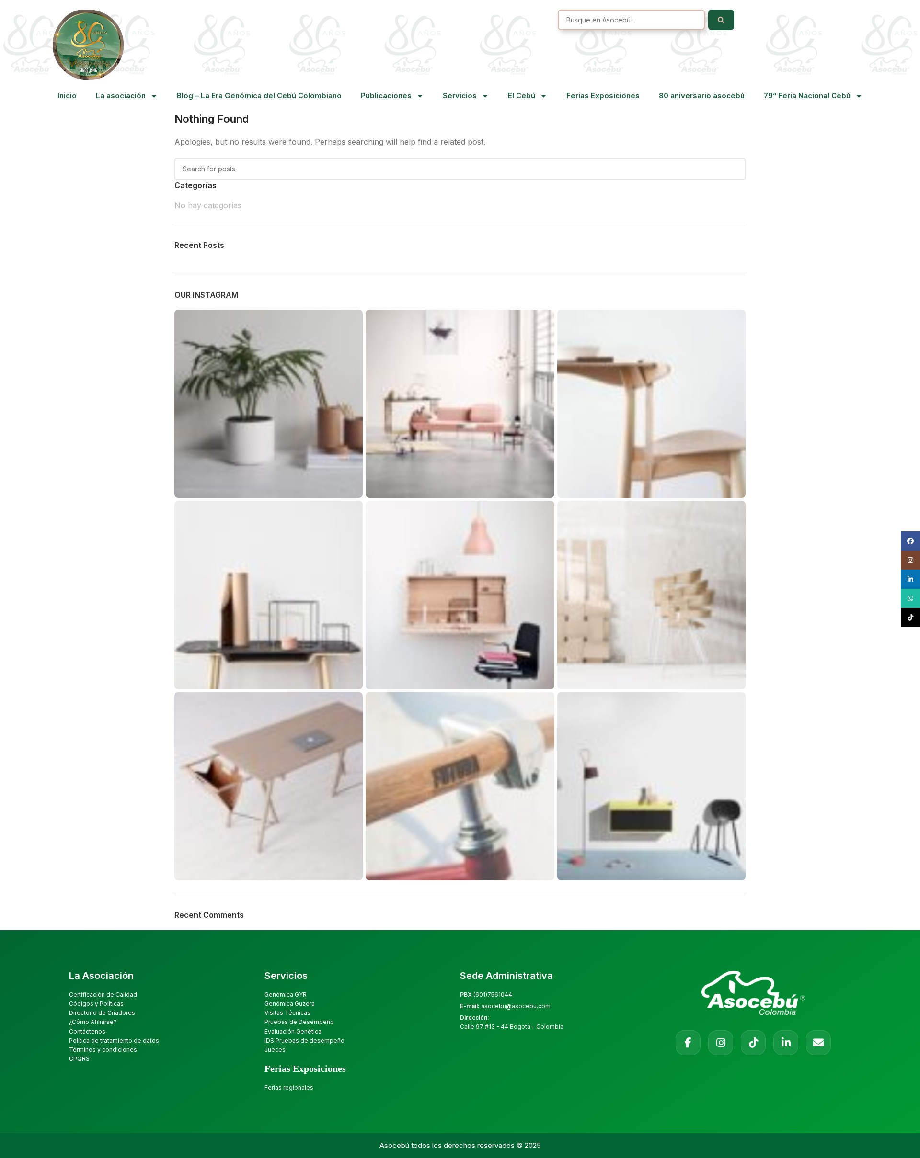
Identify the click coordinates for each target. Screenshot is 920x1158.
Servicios (460, 95)
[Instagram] (720, 1042)
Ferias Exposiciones (603, 95)
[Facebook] (688, 1042)
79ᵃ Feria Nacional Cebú (807, 95)
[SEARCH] (735, 169)
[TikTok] (753, 1042)
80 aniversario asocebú (702, 95)
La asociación (121, 95)
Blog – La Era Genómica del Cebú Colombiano (259, 95)
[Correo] (818, 1042)
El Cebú (521, 95)
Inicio (67, 95)
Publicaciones (386, 95)
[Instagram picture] (268, 404)
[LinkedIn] (785, 1042)
